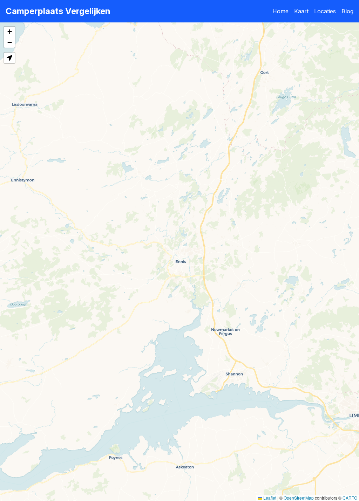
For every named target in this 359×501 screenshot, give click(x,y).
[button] (9, 32)
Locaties (325, 11)
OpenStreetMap (299, 498)
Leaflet (269, 498)
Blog (347, 11)
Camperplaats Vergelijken (58, 11)
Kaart (301, 11)
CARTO (350, 498)
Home (280, 11)
